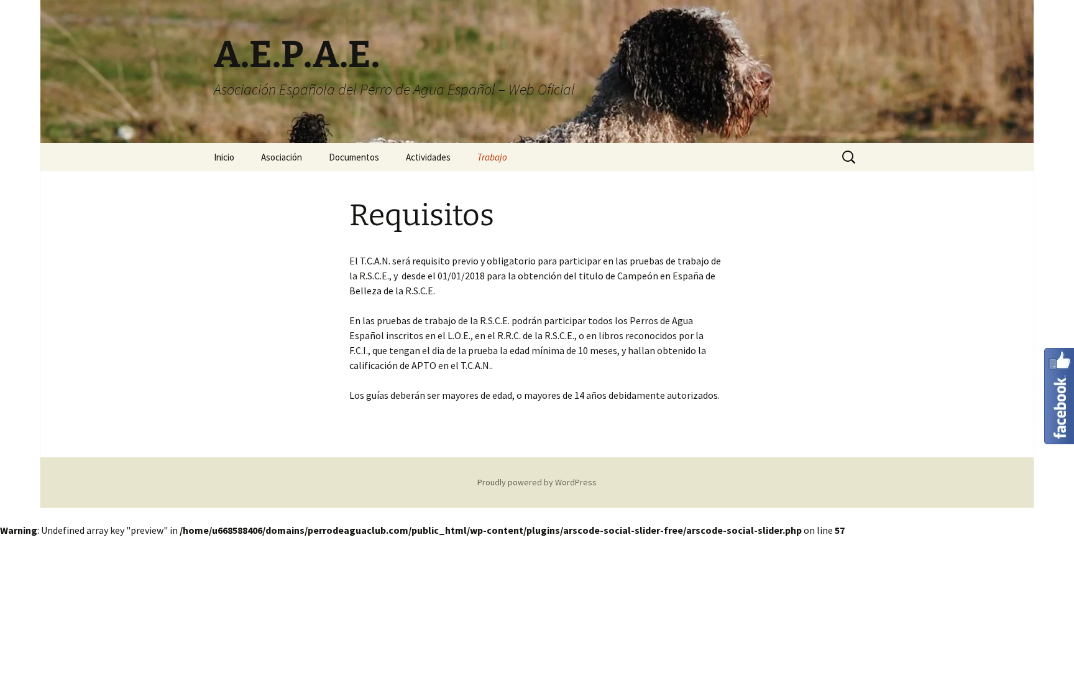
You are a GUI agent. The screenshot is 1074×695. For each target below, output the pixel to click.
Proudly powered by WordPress (537, 482)
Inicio (224, 157)
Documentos (354, 157)
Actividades (428, 157)
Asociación (281, 157)
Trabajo (492, 157)
